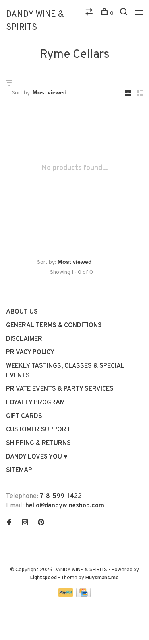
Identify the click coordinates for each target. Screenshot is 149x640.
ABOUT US (22, 312)
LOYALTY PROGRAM (35, 403)
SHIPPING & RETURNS (38, 443)
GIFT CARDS (24, 416)
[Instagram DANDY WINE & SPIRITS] (25, 523)
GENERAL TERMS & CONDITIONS (54, 326)
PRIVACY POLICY (30, 353)
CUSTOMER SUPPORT (38, 430)
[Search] (124, 13)
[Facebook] (9, 523)
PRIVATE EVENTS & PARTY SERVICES (60, 389)
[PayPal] (66, 595)
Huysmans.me (102, 578)
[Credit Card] (83, 595)
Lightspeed (43, 578)
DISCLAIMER (24, 339)
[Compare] (90, 13)
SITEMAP (19, 470)
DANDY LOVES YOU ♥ (37, 457)
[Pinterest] (41, 523)
